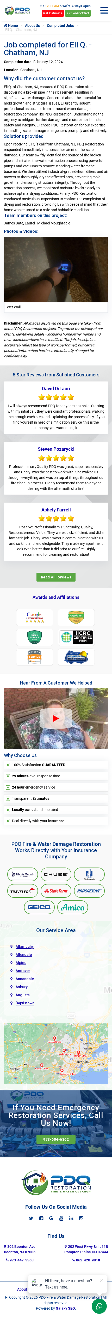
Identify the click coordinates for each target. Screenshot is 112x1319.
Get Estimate (52, 13)
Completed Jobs (60, 25)
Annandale (25, 979)
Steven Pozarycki (56, 449)
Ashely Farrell (56, 509)
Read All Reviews (56, 577)
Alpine (21, 963)
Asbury (22, 987)
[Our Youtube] (61, 1218)
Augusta (23, 995)
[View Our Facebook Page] (41, 1218)
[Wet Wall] (56, 269)
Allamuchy (25, 946)
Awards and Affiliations (56, 597)
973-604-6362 (56, 1139)
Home (12, 25)
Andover (23, 971)
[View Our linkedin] (71, 1218)
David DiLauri (56, 388)
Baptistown (25, 1003)
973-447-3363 (78, 13)
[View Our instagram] (81, 1218)
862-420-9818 (87, 1260)
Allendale (24, 954)
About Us (32, 25)
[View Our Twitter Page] (31, 1218)
